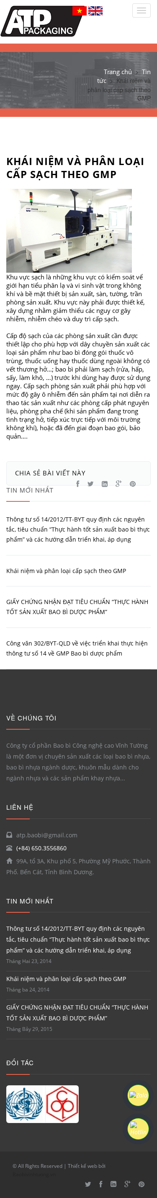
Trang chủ (118, 71)
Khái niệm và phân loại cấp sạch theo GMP (66, 979)
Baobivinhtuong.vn (34, 1174)
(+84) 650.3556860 (41, 848)
